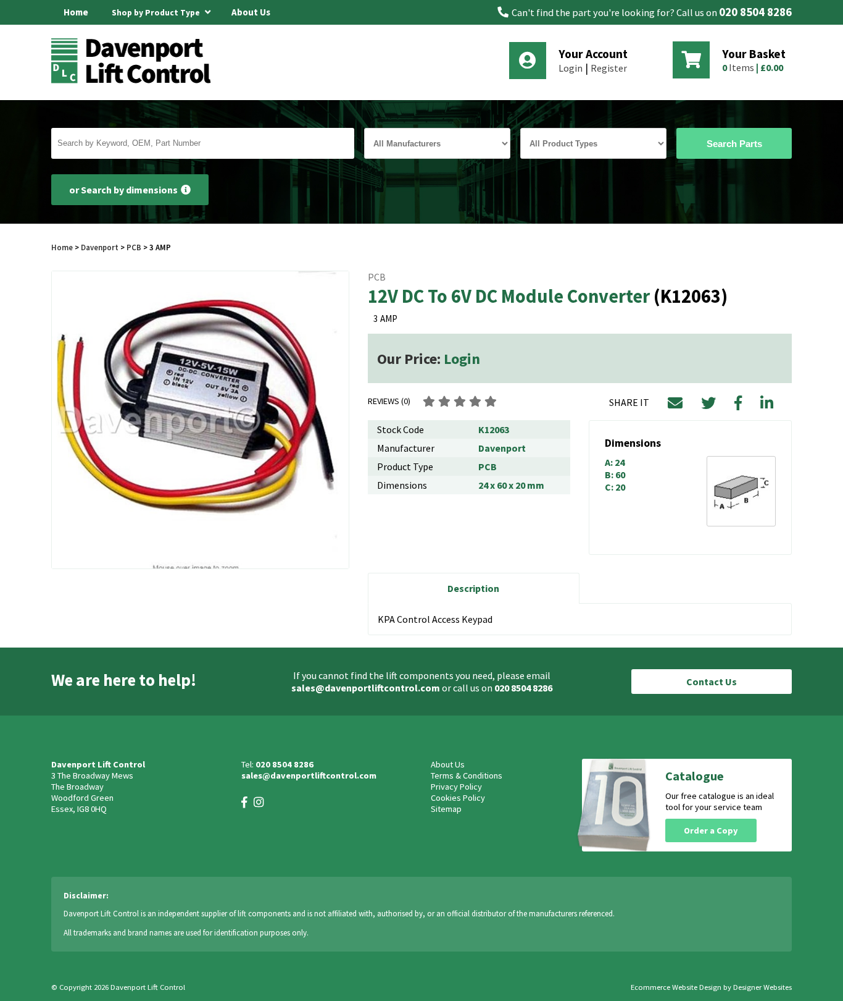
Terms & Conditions (466, 775)
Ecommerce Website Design (676, 987)
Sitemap (446, 808)
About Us (250, 12)
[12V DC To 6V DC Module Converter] (200, 419)
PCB (134, 247)
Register (609, 68)
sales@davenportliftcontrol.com (365, 688)
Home (76, 12)
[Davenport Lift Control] (134, 81)
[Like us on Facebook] (244, 802)
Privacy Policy (456, 786)
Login (571, 68)
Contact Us (711, 681)
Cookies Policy (458, 797)
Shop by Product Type (157, 12)
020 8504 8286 (755, 12)
